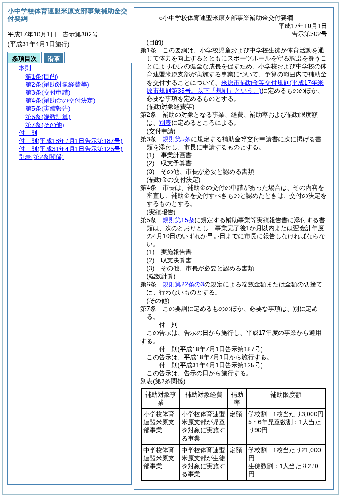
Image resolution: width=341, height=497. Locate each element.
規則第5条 (177, 139)
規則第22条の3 (183, 284)
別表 (165, 122)
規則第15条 (178, 219)
